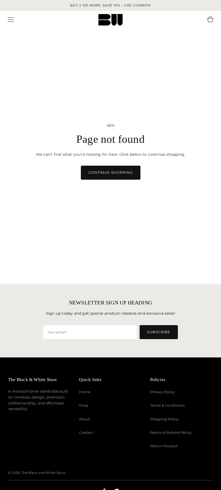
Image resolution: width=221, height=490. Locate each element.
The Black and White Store (43, 473)
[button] (11, 20)
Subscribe (158, 332)
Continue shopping (110, 172)
